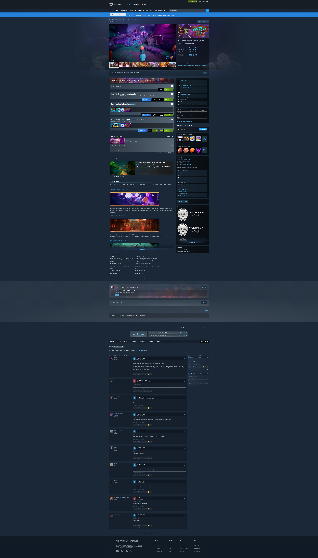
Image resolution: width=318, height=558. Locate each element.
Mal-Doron (116, 514)
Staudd (115, 357)
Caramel (116, 447)
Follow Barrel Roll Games (125, 291)
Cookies (182, 551)
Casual (189, 65)
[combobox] (187, 10)
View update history (182, 187)
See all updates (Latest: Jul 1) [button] (120, 176)
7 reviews (116, 483)
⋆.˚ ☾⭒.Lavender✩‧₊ (119, 413)
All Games (111, 19)
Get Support (197, 548)
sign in (199, 1)
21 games (116, 415)
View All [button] (171, 159)
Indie (193, 65)
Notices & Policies (184, 548)
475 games (116, 432)
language (205, 1)
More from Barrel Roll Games (126, 287)
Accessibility (183, 545)
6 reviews (116, 515)
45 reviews (116, 433)
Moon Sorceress (136, 95)
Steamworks (157, 548)
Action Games (118, 19)
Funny (185, 65)
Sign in (112, 72)
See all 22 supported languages (184, 121)
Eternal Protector (144, 95)
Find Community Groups (183, 195)
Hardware (171, 548)
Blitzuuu (116, 480)
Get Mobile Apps (198, 545)
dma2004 (116, 380)
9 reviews (116, 465)
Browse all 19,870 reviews (148, 533)
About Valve (171, 543)
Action (196, 65)
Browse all (170, 136)
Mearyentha (116, 396)
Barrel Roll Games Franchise (129, 19)
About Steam (158, 543)
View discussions (182, 191)
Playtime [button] (151, 341)
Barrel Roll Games (193, 54)
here (137, 315)
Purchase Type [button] (123, 341)
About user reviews (195, 327)
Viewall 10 (204, 150)
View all (206, 310)
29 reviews (116, 359)
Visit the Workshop (182, 193)
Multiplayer (180, 65)
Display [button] (158, 341)
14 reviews (116, 416)
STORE (128, 4)
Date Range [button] (142, 341)
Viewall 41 (204, 138)
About (143, 4)
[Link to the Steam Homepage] (115, 5)
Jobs (170, 545)
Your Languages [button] (118, 346)
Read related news (182, 189)
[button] (112, 10)
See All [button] (170, 152)
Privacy (181, 543)
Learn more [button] (203, 129)
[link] (157, 99)
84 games (116, 398)
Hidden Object (202, 65)
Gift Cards (157, 554)
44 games (116, 448)
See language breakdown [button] (184, 327)
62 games (116, 482)
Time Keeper (128, 95)
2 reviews (116, 399)
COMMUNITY (136, 4)
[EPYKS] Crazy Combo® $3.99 (121, 497)
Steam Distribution (159, 551)
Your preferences (205, 327)
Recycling (171, 551)
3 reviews (116, 450)
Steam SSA (157, 545)
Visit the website (182, 170)
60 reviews (116, 499)
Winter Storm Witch (155, 95)
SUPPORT (150, 4)
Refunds (182, 554)
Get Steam (196, 543)
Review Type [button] (113, 341)
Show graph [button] (203, 341)
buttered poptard (118, 430)
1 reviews (116, 381)
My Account (197, 551)
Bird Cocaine (117, 464)
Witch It (122, 95)
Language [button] (133, 341)
